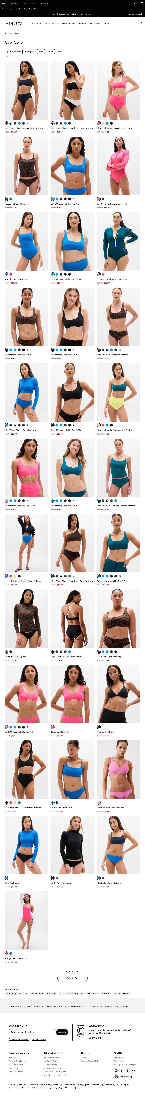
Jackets (52, 23)
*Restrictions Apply (19, 1039)
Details (37, 9)
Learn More (95, 1037)
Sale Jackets (92, 993)
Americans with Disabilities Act (22, 1088)
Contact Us (119, 1057)
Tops (45, 23)
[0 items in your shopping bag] (142, 3)
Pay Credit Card (50, 1061)
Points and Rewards (52, 1057)
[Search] (141, 23)
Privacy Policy (39, 1039)
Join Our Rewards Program (55, 1072)
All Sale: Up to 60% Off (16, 993)
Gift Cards (13, 1068)
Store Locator (120, 1061)
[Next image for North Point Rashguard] (45, 618)
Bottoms (39, 23)
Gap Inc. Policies (83, 1088)
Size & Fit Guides (16, 1072)
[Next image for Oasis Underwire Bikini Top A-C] (91, 166)
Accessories (73, 23)
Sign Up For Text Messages (125, 1065)
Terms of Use (96, 1085)
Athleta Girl (83, 23)
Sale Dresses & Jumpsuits (71, 993)
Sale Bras (106, 993)
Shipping (12, 1057)
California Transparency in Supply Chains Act (55, 1088)
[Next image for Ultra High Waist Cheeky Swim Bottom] (137, 90)
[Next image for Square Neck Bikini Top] (91, 769)
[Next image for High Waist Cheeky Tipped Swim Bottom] (45, 90)
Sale (90, 23)
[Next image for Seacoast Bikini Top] (91, 694)
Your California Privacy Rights (76, 1085)
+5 (73, 199)
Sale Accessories (122, 993)
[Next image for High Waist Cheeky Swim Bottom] (137, 317)
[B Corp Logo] (80, 1031)
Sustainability (109, 1085)
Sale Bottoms (36, 993)
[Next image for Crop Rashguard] (45, 845)
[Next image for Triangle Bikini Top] (137, 694)
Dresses (64, 23)
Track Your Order (16, 1065)
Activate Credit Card (52, 1068)
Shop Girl (88, 14)
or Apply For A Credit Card (55, 1075)
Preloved (97, 23)
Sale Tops (51, 993)
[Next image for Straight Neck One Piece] (45, 241)
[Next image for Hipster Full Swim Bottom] (45, 166)
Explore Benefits (50, 1065)
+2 (27, 123)
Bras (58, 23)
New (33, 23)
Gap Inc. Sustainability (90, 1061)
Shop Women (77, 14)
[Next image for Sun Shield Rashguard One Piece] (137, 166)
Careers (84, 1057)
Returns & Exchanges (17, 1061)
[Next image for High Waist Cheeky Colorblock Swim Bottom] (91, 90)
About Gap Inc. (123, 1085)
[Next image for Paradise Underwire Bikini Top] (137, 769)
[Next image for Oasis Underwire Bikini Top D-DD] (91, 241)
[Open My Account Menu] (135, 3)
